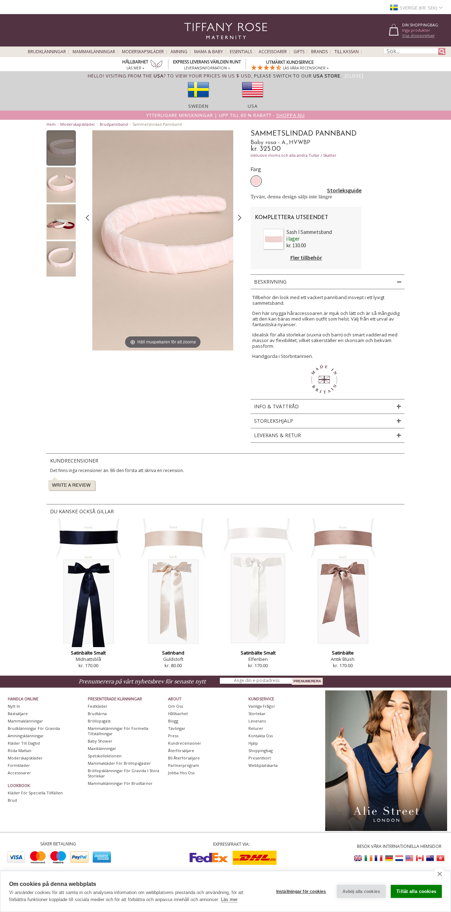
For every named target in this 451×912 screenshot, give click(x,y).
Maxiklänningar (102, 748)
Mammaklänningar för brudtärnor (120, 783)
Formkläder (19, 765)
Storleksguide (344, 190)
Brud (12, 800)
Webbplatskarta (263, 765)
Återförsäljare (181, 750)
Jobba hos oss (181, 772)
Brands (319, 52)
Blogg (173, 721)
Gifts (299, 52)
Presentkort (259, 758)
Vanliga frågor (261, 706)
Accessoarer (273, 52)
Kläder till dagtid (24, 743)
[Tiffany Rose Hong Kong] (440, 858)
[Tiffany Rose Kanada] (420, 858)
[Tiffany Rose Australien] (430, 858)
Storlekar (257, 713)
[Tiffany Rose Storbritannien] (358, 858)
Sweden (198, 106)
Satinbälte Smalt (88, 653)
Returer (255, 728)
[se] (198, 100)
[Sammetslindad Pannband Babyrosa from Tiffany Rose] (61, 148)
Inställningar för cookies (301, 891)
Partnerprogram (183, 765)
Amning (179, 52)
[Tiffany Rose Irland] (368, 858)
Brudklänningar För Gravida (34, 728)
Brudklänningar (47, 52)
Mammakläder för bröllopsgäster (119, 763)
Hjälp (253, 743)
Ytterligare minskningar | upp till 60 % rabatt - (225, 115)
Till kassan (346, 52)
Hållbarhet (178, 713)
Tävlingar (176, 728)
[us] (252, 100)
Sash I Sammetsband (309, 232)
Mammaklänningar (94, 52)
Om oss (175, 706)
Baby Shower (100, 741)
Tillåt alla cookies (416, 891)
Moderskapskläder (143, 52)
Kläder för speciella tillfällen (35, 792)
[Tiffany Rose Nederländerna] (399, 858)
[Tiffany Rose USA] (409, 858)
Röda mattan (19, 750)
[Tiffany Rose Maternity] (193, 43)
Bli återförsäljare (184, 758)
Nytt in (14, 706)
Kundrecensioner (184, 743)
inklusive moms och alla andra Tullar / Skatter (293, 155)
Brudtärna (97, 713)
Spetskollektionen (105, 755)
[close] (439, 874)
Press (173, 735)
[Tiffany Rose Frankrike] (379, 858)
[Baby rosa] (256, 181)
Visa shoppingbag (418, 35)
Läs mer (229, 899)
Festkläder (97, 706)
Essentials (241, 52)
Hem (51, 124)
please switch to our (297, 76)
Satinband (173, 653)
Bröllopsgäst (99, 721)
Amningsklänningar (26, 735)
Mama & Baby (208, 52)
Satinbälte (343, 653)
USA (253, 106)
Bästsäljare (18, 713)
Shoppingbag (260, 750)
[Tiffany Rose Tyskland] (389, 858)
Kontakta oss (260, 735)
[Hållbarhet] (156, 65)
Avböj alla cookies (361, 891)
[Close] (354, 76)
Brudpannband (114, 124)
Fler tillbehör (306, 257)
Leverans (257, 721)
